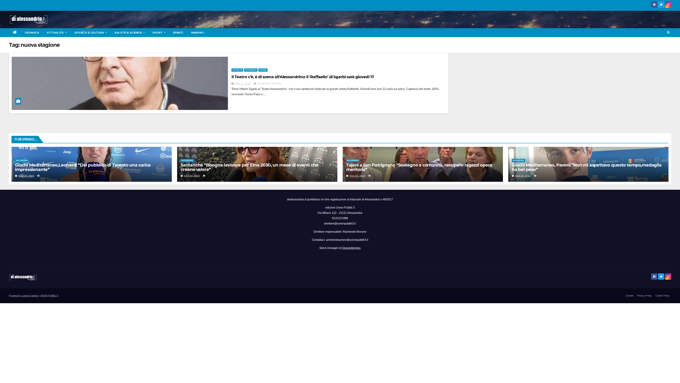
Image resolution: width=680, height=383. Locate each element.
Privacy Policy (644, 295)
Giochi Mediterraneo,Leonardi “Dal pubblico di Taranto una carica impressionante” (83, 167)
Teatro (263, 70)
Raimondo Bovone (269, 83)
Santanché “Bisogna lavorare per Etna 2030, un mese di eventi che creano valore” (249, 167)
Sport (157, 32)
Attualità (55, 32)
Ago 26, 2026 (26, 176)
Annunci (197, 32)
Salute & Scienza (129, 32)
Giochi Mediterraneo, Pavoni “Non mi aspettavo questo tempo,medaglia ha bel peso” (586, 167)
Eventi (178, 32)
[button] (668, 32)
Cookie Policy (663, 295)
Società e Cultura (89, 32)
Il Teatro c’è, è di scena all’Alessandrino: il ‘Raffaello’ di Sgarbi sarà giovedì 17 (302, 76)
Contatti (630, 295)
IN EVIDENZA (250, 70)
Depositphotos (351, 247)
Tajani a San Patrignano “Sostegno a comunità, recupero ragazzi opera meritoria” (419, 167)
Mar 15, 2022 (243, 83)
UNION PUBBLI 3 (49, 295)
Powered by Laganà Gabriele (24, 295)
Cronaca (32, 32)
